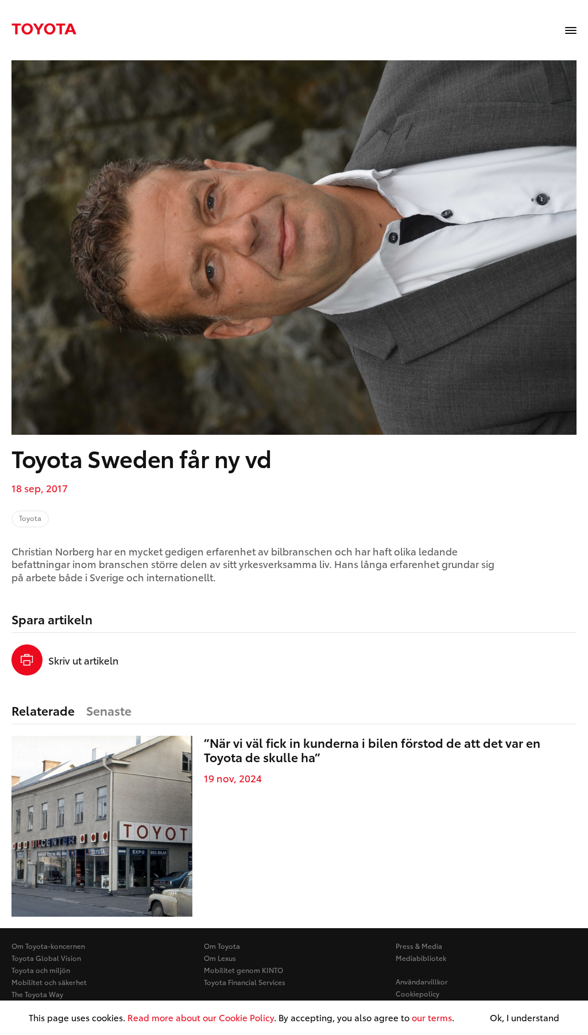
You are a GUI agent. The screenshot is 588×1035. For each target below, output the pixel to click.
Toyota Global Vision (46, 958)
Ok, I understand (524, 1018)
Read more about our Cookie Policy (200, 1017)
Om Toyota (222, 946)
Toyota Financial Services (244, 982)
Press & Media (419, 946)
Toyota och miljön (40, 970)
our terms (432, 1017)
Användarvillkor (422, 981)
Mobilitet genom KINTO (243, 970)
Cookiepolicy (417, 993)
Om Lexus (220, 958)
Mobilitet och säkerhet (49, 982)
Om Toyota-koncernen (48, 946)
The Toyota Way (37, 994)
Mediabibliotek (421, 958)
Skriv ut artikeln (83, 660)
